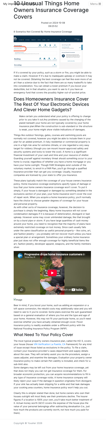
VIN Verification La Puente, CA (49, 344)
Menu (94, 4)
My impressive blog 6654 (19, 4)
